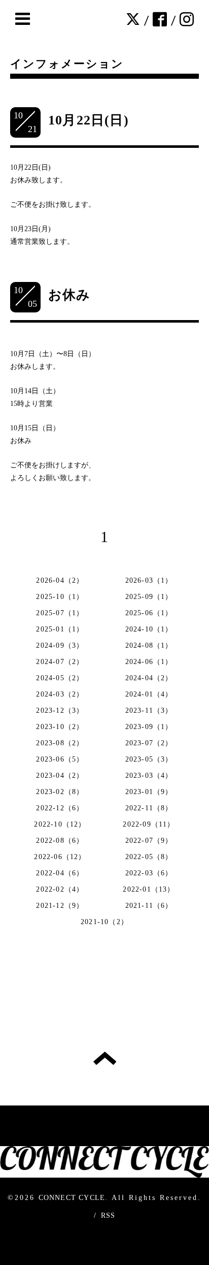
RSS (108, 1215)
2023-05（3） (149, 759)
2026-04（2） (60, 580)
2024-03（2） (60, 694)
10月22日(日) (88, 120)
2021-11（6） (149, 905)
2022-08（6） (60, 840)
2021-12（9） (60, 905)
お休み (69, 295)
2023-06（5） (60, 759)
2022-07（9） (149, 840)
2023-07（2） (149, 743)
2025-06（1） (149, 613)
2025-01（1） (60, 629)
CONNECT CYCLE (72, 1197)
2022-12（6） (60, 808)
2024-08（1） (149, 645)
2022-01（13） (149, 889)
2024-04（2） (149, 678)
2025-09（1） (149, 596)
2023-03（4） (149, 775)
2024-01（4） (149, 694)
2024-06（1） (149, 662)
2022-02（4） (60, 889)
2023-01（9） (149, 792)
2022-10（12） (60, 824)
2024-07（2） (60, 662)
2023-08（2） (60, 743)
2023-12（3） (60, 710)
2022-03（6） (149, 873)
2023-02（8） (60, 792)
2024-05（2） (60, 678)
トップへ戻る (104, 1058)
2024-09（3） (60, 645)
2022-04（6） (60, 873)
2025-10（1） (60, 596)
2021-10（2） (104, 922)
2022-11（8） (149, 808)
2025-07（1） (60, 613)
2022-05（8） (149, 857)
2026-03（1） (149, 580)
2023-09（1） (149, 727)
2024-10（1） (149, 629)
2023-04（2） (60, 775)
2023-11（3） (149, 710)
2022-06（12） (60, 857)
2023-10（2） (60, 727)
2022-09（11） (149, 824)
